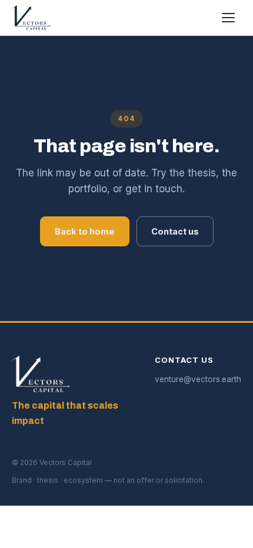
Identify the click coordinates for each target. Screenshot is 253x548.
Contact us (175, 231)
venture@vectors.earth (198, 379)
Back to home (85, 231)
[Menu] (228, 18)
